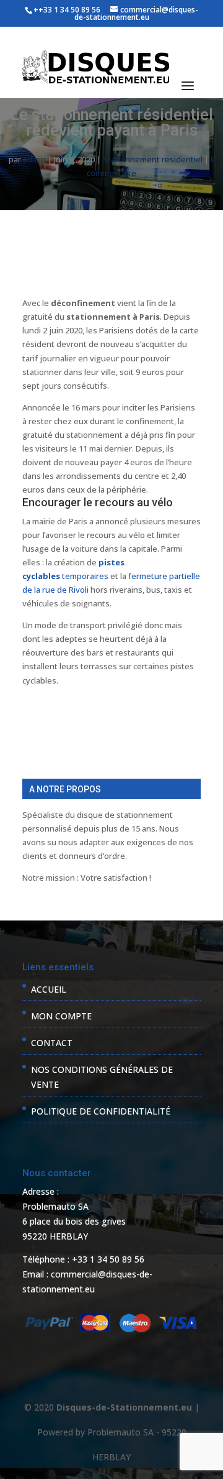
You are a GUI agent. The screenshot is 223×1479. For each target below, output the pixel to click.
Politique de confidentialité (100, 1111)
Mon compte (61, 1016)
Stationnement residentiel (153, 159)
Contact (51, 1043)
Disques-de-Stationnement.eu (124, 1407)
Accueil (48, 989)
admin (34, 159)
